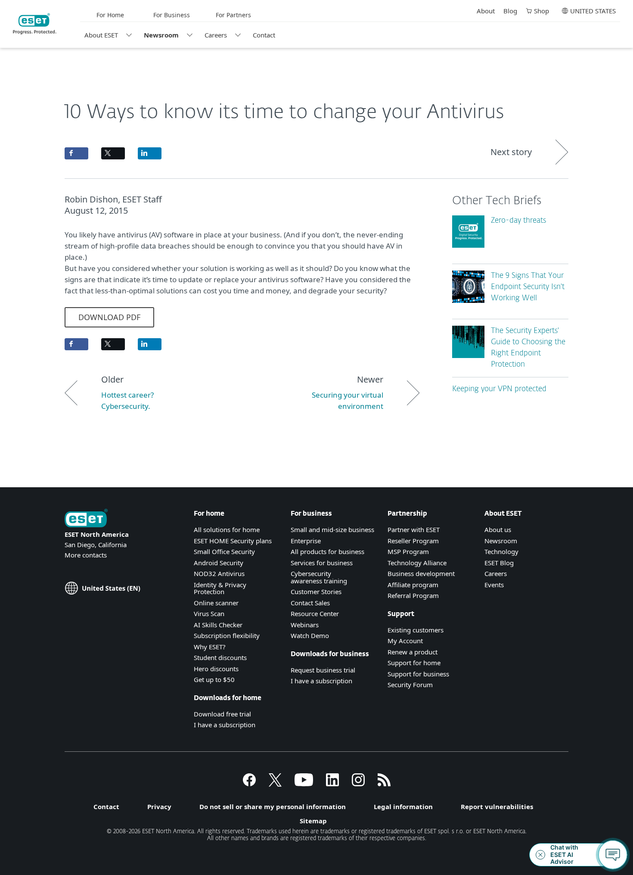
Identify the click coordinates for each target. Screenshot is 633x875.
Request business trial (323, 670)
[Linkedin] (332, 783)
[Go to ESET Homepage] (35, 24)
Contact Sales (310, 602)
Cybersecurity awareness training (319, 577)
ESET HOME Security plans (233, 540)
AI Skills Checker (218, 624)
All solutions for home (227, 529)
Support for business (418, 673)
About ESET (101, 35)
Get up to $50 (214, 679)
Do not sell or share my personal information (272, 806)
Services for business (322, 562)
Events (494, 584)
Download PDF (109, 317)
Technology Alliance (417, 562)
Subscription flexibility (227, 635)
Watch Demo (310, 635)
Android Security (218, 562)
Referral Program (413, 595)
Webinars (305, 624)
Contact (264, 35)
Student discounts (220, 657)
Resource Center (315, 613)
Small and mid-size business (332, 529)
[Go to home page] (86, 519)
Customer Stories (316, 591)
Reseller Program (413, 540)
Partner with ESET (414, 529)
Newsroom (161, 35)
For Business (171, 15)
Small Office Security (224, 551)
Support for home (414, 662)
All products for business (327, 551)
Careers (216, 35)
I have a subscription (224, 724)
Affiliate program (413, 584)
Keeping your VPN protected (499, 389)
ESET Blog (499, 562)
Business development (421, 573)
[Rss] (384, 783)
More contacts (86, 555)
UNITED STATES (593, 10)
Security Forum (410, 684)
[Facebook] (249, 783)
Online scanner (216, 602)
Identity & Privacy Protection (220, 588)
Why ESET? (210, 646)
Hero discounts (216, 668)
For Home (110, 15)
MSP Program (408, 551)
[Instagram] (358, 783)
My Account (405, 640)
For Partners (233, 15)
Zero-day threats (518, 220)
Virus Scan (209, 613)
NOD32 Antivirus (219, 573)
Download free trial (222, 714)
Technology (501, 551)
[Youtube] (303, 783)
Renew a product (413, 652)
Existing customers (416, 630)
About (486, 10)
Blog (510, 10)
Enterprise (306, 540)
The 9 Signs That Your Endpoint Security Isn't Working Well (528, 287)
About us (497, 529)
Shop (541, 10)
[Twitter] (275, 783)
